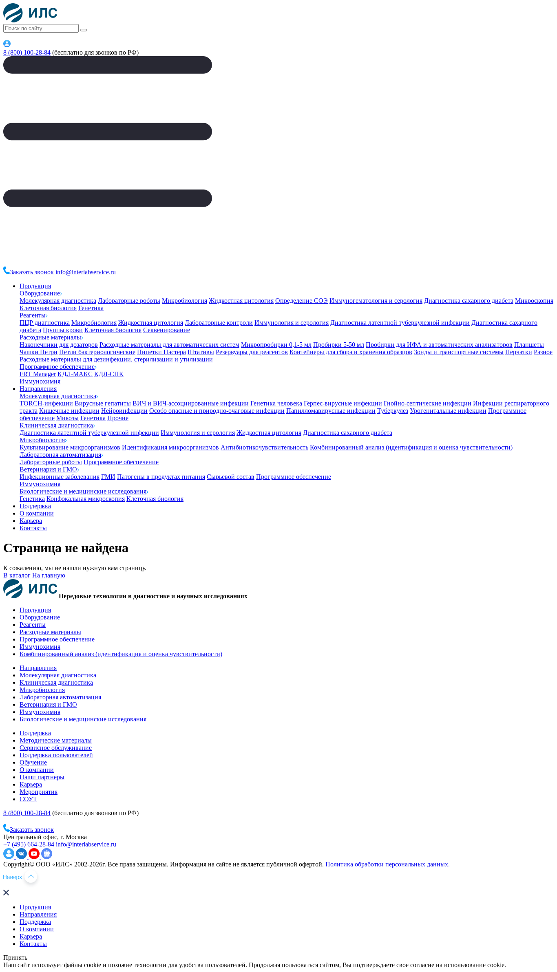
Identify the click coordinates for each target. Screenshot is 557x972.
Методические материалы (56, 740)
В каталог (17, 575)
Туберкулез (392, 410)
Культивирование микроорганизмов (70, 447)
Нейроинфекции (124, 410)
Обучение (33, 762)
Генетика (91, 307)
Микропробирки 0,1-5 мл (276, 344)
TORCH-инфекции (46, 403)
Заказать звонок (32, 272)
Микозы (67, 417)
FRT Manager (38, 373)
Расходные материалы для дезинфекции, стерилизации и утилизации (116, 359)
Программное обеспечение (57, 366)
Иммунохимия (40, 381)
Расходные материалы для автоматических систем (169, 344)
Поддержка (35, 506)
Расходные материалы (50, 337)
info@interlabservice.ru (85, 272)
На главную (48, 575)
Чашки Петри (38, 351)
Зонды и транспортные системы (459, 351)
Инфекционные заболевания (59, 476)
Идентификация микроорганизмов (170, 447)
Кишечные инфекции (69, 410)
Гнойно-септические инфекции (427, 403)
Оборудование (40, 293)
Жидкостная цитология (241, 300)
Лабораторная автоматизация (60, 454)
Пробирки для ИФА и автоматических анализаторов (439, 344)
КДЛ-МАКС (75, 373)
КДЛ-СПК (109, 373)
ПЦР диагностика (45, 322)
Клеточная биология (48, 307)
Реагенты (33, 315)
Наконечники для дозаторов (59, 344)
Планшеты (529, 344)
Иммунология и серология (291, 322)
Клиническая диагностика (56, 425)
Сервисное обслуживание (56, 747)
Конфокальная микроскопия (85, 498)
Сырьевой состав (230, 476)
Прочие (117, 417)
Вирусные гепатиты (103, 403)
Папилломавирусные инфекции (331, 410)
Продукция (35, 285)
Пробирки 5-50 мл (338, 344)
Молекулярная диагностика (58, 300)
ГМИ (108, 476)
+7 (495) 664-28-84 (28, 844)
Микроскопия (534, 300)
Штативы (201, 351)
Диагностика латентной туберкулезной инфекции (400, 322)
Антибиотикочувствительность (264, 447)
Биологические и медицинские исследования (83, 491)
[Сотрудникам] (7, 45)
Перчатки (518, 351)
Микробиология (184, 300)
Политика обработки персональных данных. (387, 864)
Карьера (31, 520)
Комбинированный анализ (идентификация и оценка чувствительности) (411, 447)
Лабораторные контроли (219, 322)
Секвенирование (166, 329)
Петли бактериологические (97, 351)
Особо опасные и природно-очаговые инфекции (217, 410)
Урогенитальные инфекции (448, 410)
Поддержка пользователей (56, 755)
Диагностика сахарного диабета (468, 300)
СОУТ (28, 799)
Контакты (33, 528)
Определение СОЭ (301, 300)
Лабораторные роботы (129, 300)
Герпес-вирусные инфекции (343, 403)
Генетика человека (276, 403)
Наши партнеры (42, 777)
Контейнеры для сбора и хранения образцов (351, 351)
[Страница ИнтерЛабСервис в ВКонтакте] (22, 856)
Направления (38, 388)
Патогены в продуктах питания (161, 476)
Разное (543, 351)
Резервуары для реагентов (252, 351)
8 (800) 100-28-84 (27, 52)
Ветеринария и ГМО (48, 469)
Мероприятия (38, 791)
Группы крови (63, 329)
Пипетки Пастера (161, 351)
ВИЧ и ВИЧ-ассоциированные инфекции (191, 403)
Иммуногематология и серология (375, 300)
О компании (37, 513)
